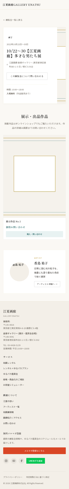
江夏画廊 (22, 5)
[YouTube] (14, 461)
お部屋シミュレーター (13, 384)
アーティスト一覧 (11, 406)
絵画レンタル (9, 362)
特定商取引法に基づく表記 (37, 477)
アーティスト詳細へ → (47, 284)
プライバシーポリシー (12, 477)
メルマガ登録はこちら (34, 450)
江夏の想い (8, 401)
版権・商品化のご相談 (13, 379)
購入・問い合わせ (34, 234)
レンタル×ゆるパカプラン (15, 368)
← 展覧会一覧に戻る (12, 19)
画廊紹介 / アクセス (12, 417)
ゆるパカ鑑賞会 (10, 373)
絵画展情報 (8, 412)
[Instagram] (6, 461)
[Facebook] (21, 461)
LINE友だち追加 (35, 460)
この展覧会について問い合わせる (27, 76)
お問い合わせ (9, 423)
